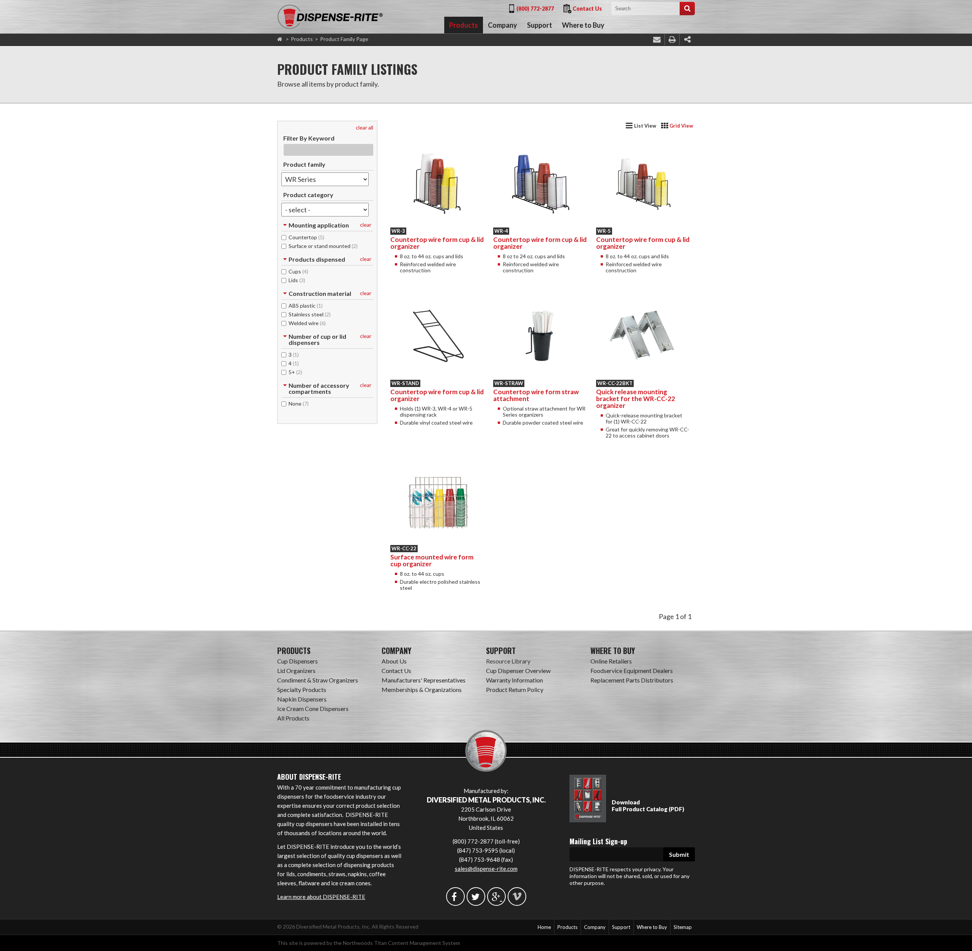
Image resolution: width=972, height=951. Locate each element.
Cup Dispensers (297, 661)
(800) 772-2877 (535, 8)
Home (544, 927)
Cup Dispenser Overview (518, 670)
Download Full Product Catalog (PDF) (648, 805)
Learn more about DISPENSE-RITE (321, 896)
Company (502, 25)
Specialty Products (301, 689)
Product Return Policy (514, 689)
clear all (364, 127)
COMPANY (396, 650)
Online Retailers (611, 661)
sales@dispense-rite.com (486, 868)
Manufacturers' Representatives (423, 680)
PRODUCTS (294, 650)
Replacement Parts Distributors (631, 680)
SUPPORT (501, 650)
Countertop (306, 237)
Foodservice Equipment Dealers (631, 670)
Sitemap (683, 927)
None (299, 403)
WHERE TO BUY (612, 650)
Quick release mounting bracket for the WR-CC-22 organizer (635, 398)
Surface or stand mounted (323, 246)
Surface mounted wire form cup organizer (431, 560)
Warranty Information (514, 680)
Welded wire (307, 323)
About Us (394, 661)
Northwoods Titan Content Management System (401, 943)
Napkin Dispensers (302, 699)
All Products (293, 718)
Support (539, 25)
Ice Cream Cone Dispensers (313, 708)
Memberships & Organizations (422, 689)
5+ (295, 372)
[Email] (656, 39)
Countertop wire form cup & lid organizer (437, 242)
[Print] (672, 39)
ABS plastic (306, 305)
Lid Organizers (296, 670)
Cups (298, 271)
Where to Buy (583, 25)
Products (463, 25)
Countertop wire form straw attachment (536, 395)
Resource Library (508, 661)
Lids (297, 280)
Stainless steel (310, 314)
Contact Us (587, 8)
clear (365, 224)
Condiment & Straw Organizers (317, 680)
